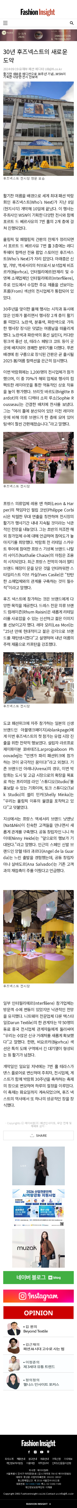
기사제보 (68, 1459)
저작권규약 (43, 1463)
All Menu (5, 23)
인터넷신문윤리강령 (61, 1463)
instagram (35, 1452)
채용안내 (21, 1459)
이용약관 (30, 1463)
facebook (28, 1452)
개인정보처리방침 (14, 1463)
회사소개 (9, 1459)
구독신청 (56, 1459)
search (71, 23)
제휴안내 (44, 1459)
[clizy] (38, 1248)
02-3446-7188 (33, 1483)
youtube (41, 1452)
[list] (38, 1166)
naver (48, 1452)
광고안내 (32, 1459)
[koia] (38, 1207)
